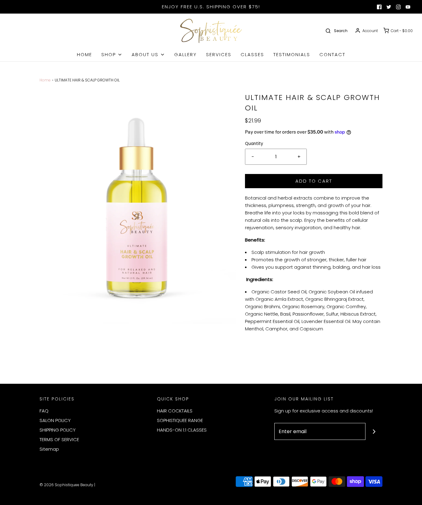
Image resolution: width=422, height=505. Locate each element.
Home (45, 80)
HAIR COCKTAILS (174, 411)
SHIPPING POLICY (58, 430)
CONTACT (332, 54)
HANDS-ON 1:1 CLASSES (182, 430)
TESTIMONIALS (291, 54)
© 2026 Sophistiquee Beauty (66, 484)
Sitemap (49, 449)
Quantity (254, 144)
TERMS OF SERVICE (59, 439)
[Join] (373, 431)
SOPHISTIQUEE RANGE (180, 420)
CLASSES (252, 54)
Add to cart (313, 181)
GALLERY (185, 54)
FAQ (44, 411)
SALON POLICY (55, 420)
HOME (84, 54)
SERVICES (218, 54)
